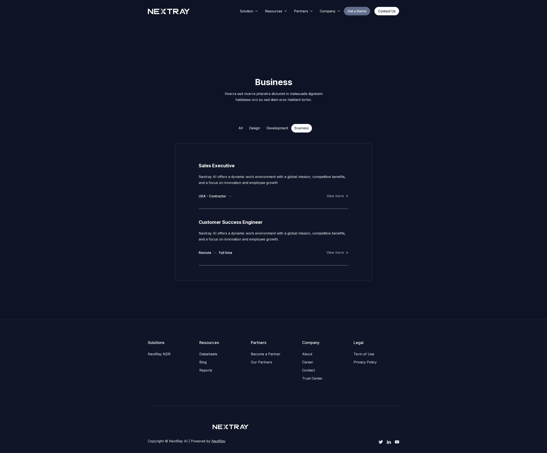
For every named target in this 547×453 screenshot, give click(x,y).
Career (307, 362)
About (307, 354)
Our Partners (261, 362)
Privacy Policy (365, 362)
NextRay (218, 441)
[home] (169, 11)
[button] (249, 11)
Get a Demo (356, 11)
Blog (203, 362)
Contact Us (387, 11)
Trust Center (312, 378)
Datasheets (208, 354)
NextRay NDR (159, 354)
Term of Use (364, 354)
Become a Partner (266, 354)
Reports (205, 370)
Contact (308, 370)
